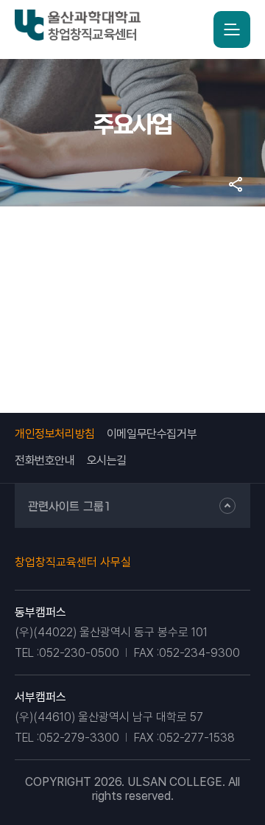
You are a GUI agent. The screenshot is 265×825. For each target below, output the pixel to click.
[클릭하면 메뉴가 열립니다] (231, 29)
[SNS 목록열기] (235, 184)
